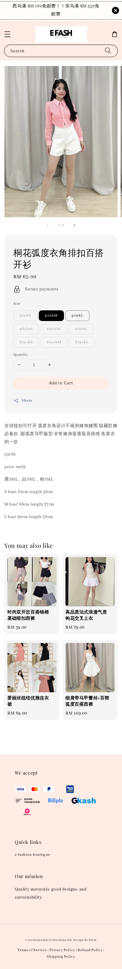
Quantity (20, 355)
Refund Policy (90, 950)
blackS (26, 342)
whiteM (53, 328)
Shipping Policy (61, 956)
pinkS (25, 315)
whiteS (26, 328)
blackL (82, 342)
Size (16, 303)
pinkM (51, 315)
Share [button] (27, 400)
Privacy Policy (62, 950)
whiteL (81, 328)
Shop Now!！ (57, 14)
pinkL (77, 315)
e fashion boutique (32, 854)
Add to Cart (61, 383)
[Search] (108, 50)
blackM (54, 342)
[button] (7, 34)
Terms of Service (32, 950)
